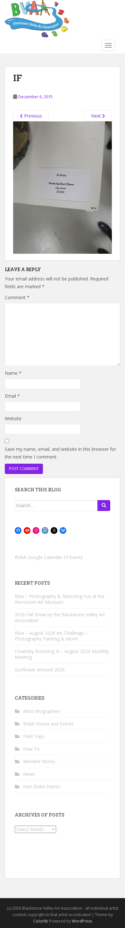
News (29, 774)
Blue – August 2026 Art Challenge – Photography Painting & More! (51, 636)
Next (96, 116)
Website (13, 418)
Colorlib (40, 921)
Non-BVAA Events (41, 786)
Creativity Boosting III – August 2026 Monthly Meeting (62, 654)
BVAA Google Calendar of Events (49, 557)
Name (13, 373)
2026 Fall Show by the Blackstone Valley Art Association (60, 617)
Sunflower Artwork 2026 (40, 670)
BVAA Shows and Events (48, 724)
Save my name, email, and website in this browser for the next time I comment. (60, 453)
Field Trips (33, 736)
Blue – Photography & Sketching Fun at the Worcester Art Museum (59, 599)
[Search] (103, 505)
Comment (17, 297)
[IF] (62, 187)
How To (31, 749)
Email (12, 396)
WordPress (82, 921)
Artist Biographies (41, 711)
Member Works (39, 761)
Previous (32, 116)
